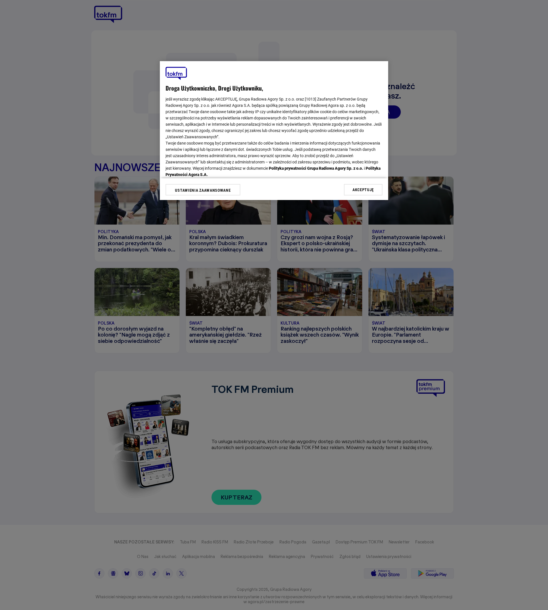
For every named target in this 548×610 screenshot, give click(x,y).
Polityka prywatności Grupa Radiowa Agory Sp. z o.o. (316, 168)
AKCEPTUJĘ (363, 189)
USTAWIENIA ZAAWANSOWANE (203, 190)
